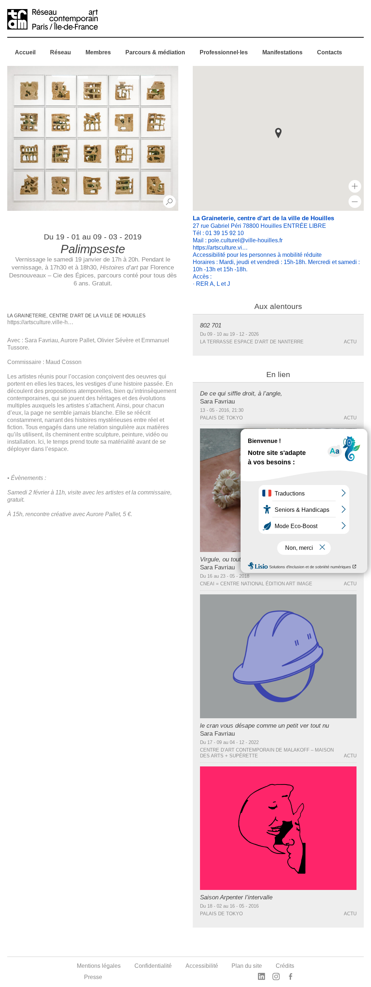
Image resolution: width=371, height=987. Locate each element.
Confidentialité (153, 966)
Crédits (285, 966)
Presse (93, 977)
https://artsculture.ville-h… (40, 322)
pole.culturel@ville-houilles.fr (245, 240)
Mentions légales (99, 966)
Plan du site (247, 966)
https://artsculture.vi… (220, 247)
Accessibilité (202, 966)
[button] (278, 133)
